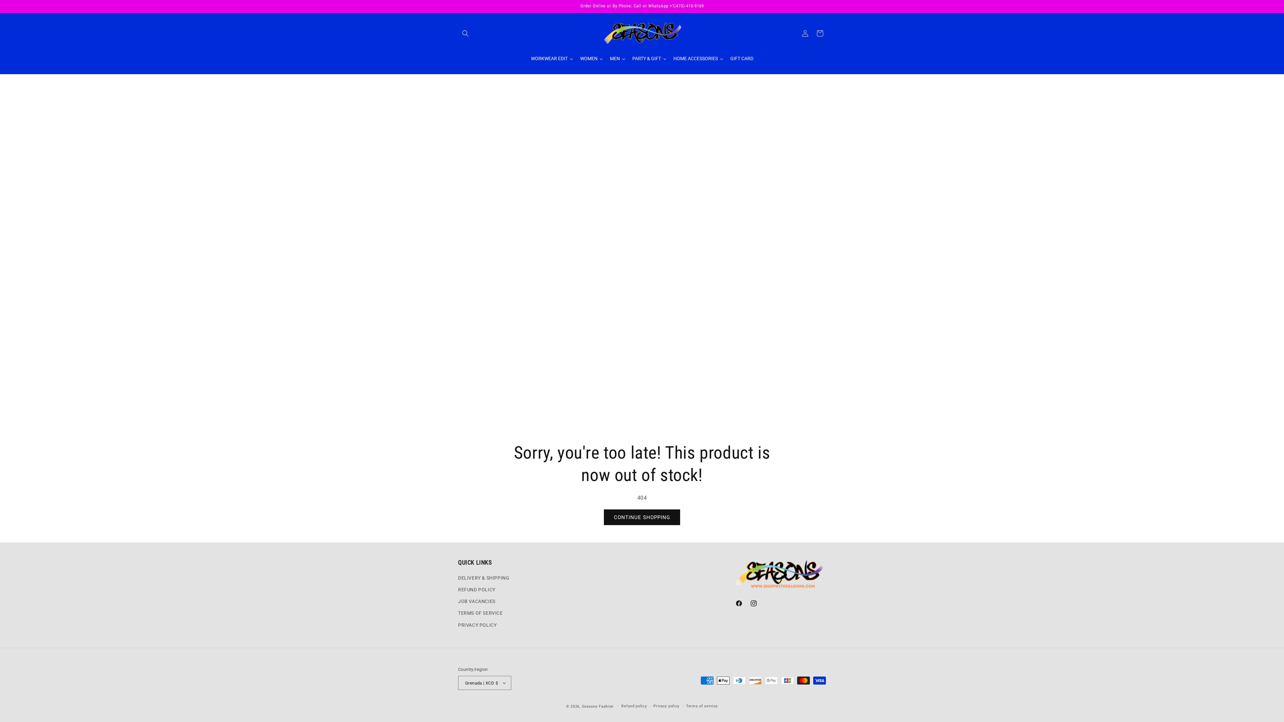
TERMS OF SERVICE (480, 613)
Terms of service (702, 706)
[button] (465, 33)
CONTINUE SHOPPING (642, 517)
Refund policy (634, 706)
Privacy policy (666, 706)
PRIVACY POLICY (477, 625)
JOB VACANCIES (477, 601)
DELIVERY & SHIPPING (483, 578)
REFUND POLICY (477, 589)
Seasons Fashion (598, 706)
